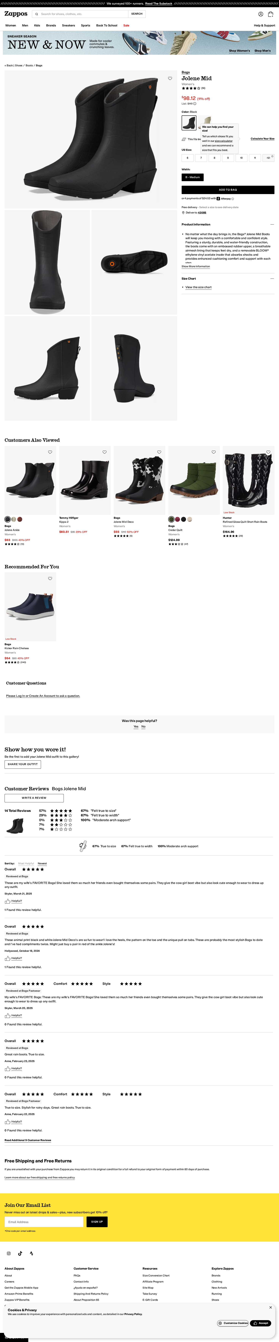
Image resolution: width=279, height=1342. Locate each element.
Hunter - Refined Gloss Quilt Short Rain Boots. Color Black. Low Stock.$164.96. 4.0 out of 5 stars (248, 491)
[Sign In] (260, 14)
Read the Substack (158, 3)
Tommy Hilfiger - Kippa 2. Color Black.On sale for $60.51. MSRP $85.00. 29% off (85, 490)
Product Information (196, 224)
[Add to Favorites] (50, 452)
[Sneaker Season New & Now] (139, 43)
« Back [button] (9, 65)
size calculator (223, 141)
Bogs (39, 65)
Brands (51, 25)
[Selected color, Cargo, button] (171, 519)
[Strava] (31, 1253)
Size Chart (189, 278)
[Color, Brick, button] (20, 519)
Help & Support (264, 25)
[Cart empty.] (270, 14)
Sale (126, 25)
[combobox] (83, 14)
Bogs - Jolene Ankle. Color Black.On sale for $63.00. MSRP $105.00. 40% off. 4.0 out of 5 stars (30, 496)
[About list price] (194, 103)
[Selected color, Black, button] (8, 519)
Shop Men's (263, 50)
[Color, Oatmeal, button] (190, 519)
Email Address (18, 1222)
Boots (29, 65)
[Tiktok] (20, 1253)
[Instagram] (9, 1253)
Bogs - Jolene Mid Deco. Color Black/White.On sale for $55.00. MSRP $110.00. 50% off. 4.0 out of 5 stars (139, 491)
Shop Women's (239, 50)
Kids (37, 25)
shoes (18, 65)
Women (10, 25)
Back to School (106, 25)
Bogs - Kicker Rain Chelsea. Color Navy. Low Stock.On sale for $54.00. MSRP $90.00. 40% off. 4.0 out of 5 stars (30, 618)
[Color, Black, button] (183, 519)
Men (25, 25)
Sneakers (68, 25)
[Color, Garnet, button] (177, 519)
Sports (85, 25)
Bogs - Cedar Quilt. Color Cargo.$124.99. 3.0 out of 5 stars (194, 496)
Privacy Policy (133, 1314)
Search (137, 13)
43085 (202, 212)
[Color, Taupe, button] (14, 519)
